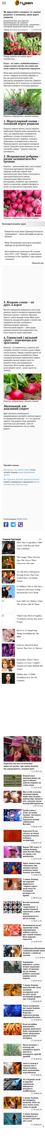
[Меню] (4, 3)
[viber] (20, 524)
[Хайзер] (23, 3)
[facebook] (6, 524)
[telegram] (13, 524)
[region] (22, 283)
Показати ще (38, 263)
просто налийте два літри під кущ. (22, 483)
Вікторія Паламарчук (19, 29)
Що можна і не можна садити (17, 469)
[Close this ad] (43, 1126)
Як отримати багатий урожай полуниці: (22, 479)
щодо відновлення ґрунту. (19, 473)
